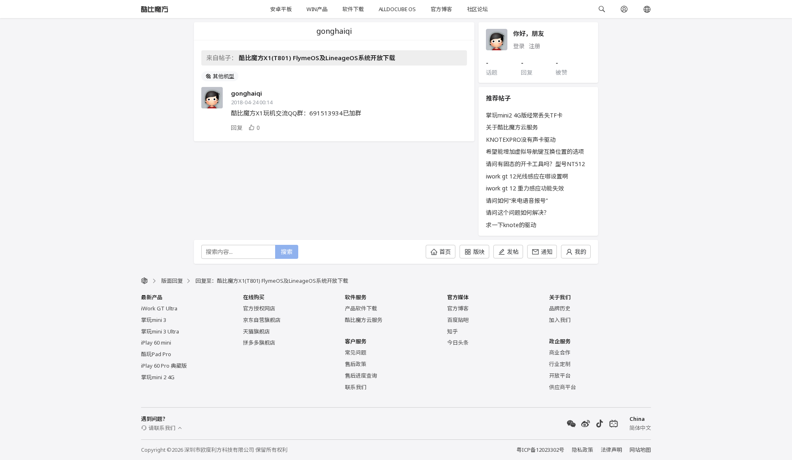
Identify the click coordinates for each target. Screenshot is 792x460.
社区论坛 (477, 9)
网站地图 (640, 449)
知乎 (452, 331)
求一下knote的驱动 (511, 225)
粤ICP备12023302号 (540, 449)
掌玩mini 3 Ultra (160, 331)
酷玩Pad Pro (156, 354)
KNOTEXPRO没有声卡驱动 (521, 139)
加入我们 (559, 320)
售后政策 (355, 364)
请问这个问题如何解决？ (517, 212)
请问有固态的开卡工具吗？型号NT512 (535, 164)
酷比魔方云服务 (363, 320)
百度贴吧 (458, 320)
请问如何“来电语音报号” (517, 200)
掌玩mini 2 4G (157, 377)
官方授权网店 (259, 308)
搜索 (286, 252)
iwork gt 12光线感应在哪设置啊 (527, 176)
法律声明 (611, 449)
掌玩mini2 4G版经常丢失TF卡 (524, 115)
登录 (519, 46)
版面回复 (172, 280)
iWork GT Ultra (159, 308)
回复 (237, 127)
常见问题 (355, 352)
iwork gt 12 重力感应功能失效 (525, 188)
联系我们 (355, 387)
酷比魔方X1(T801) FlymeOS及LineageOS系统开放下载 (317, 58)
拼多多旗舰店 (259, 342)
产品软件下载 (361, 308)
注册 (534, 46)
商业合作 (559, 352)
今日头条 (458, 342)
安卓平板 (280, 9)
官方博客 (441, 9)
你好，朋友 (528, 33)
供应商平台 (562, 387)
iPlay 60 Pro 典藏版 (164, 365)
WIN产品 (317, 9)
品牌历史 (559, 308)
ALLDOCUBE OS (397, 9)
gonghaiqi (246, 93)
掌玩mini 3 (153, 320)
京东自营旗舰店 (261, 320)
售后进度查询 (361, 375)
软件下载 (352, 9)
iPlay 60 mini (156, 342)
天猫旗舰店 (256, 331)
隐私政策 (582, 449)
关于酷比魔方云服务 (512, 127)
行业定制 (559, 364)
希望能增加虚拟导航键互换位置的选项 (535, 151)
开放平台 (559, 375)
